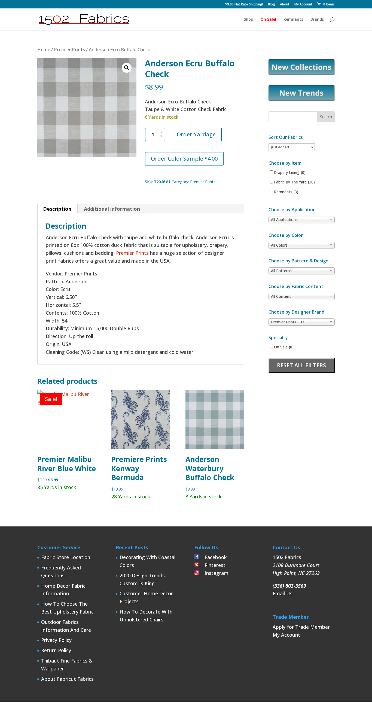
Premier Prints (69, 49)
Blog (271, 5)
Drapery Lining (290, 172)
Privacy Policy (56, 640)
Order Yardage (196, 134)
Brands (317, 19)
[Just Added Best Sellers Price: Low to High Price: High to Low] (292, 147)
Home (43, 49)
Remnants (293, 19)
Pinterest (212, 565)
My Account (303, 5)
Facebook (213, 557)
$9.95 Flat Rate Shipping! (244, 5)
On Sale (284, 347)
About (284, 5)
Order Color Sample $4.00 (184, 158)
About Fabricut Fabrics (67, 679)
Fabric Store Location (65, 557)
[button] (127, 68)
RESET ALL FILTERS (301, 365)
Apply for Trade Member (301, 627)
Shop (248, 19)
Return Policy (56, 650)
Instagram (213, 573)
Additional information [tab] (112, 209)
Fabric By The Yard (294, 182)
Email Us (282, 593)
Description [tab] (57, 209)
